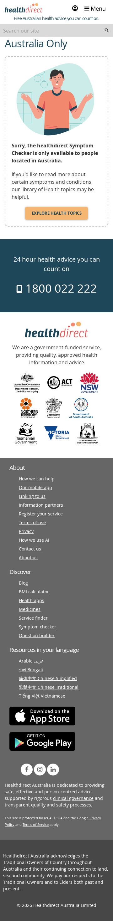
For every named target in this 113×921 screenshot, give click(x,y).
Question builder (37, 635)
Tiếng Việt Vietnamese (42, 696)
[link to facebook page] (27, 769)
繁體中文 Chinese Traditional (48, 687)
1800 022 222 (60, 288)
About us (28, 557)
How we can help (37, 479)
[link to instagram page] (40, 769)
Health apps (31, 600)
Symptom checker (37, 627)
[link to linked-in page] (53, 769)
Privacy (26, 531)
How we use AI (34, 540)
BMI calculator (34, 592)
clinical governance (73, 798)
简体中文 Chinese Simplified (48, 678)
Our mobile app (35, 487)
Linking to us (32, 496)
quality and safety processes (61, 805)
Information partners (41, 505)
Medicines (29, 609)
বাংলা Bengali (31, 670)
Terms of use (32, 522)
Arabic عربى (31, 661)
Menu (97, 8)
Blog (23, 583)
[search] (106, 30)
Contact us (30, 549)
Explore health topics (57, 213)
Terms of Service (36, 824)
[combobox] (56, 30)
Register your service (41, 514)
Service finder (33, 618)
